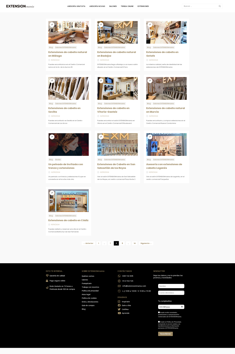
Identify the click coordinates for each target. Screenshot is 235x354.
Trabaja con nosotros (90, 287)
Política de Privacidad (174, 322)
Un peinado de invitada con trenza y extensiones (65, 166)
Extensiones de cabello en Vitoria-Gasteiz (113, 110)
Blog (51, 47)
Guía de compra (88, 305)
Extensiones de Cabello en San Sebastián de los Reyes (116, 166)
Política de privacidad (90, 291)
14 (135, 243)
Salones (85, 280)
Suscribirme (165, 334)
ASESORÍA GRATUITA (76, 6)
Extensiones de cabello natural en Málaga (67, 53)
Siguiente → (146, 243)
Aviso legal (86, 294)
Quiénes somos (88, 276)
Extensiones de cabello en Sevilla (64, 110)
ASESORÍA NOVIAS (97, 6)
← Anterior (88, 243)
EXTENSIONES (143, 6)
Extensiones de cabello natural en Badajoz (116, 53)
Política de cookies (89, 298)
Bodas (58, 159)
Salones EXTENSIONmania (65, 47)
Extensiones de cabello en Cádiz (68, 220)
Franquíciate (87, 283)
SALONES (113, 6)
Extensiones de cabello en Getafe (162, 53)
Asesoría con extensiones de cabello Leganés (164, 166)
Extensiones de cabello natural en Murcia (165, 110)
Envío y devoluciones (90, 302)
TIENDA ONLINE (127, 6)
